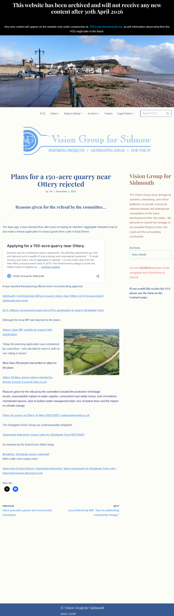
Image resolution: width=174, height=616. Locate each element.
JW (51, 191)
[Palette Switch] (148, 141)
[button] (58, 113)
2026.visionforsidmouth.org (106, 26)
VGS (42, 113)
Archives (134, 247)
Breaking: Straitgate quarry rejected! (26, 454)
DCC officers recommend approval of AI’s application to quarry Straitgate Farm (53, 310)
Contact (108, 113)
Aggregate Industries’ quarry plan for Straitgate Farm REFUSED (43, 434)
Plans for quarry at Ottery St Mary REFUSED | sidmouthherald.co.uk (46, 415)
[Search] (167, 113)
